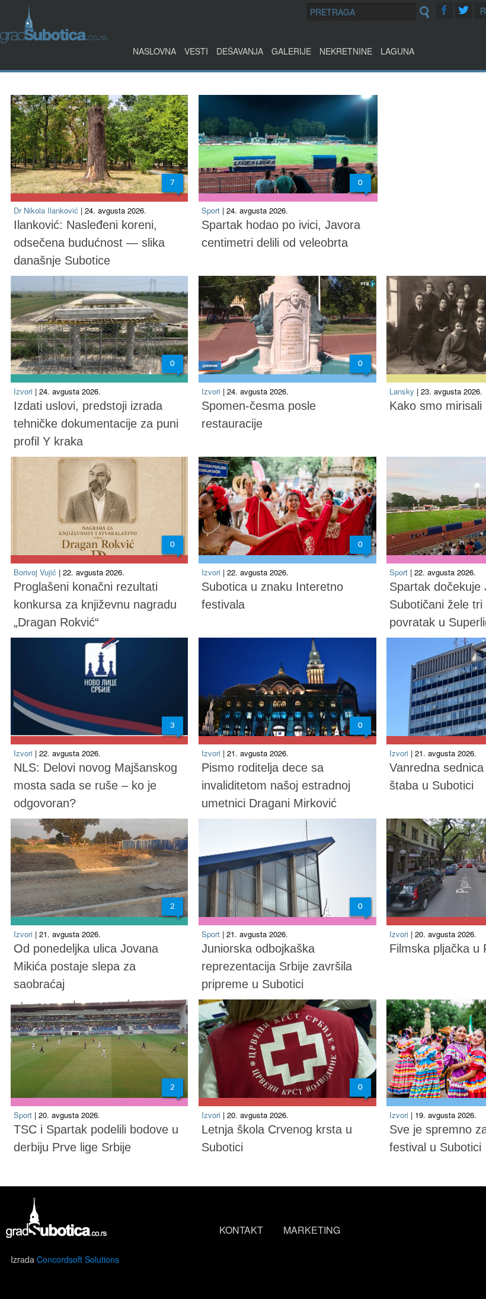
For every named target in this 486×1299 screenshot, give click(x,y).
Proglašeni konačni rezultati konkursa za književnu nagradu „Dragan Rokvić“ (95, 604)
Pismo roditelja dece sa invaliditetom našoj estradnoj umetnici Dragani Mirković (276, 785)
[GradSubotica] (53, 39)
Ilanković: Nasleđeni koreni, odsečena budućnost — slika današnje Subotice (89, 242)
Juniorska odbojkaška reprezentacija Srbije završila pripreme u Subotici (277, 966)
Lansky (401, 391)
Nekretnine (345, 51)
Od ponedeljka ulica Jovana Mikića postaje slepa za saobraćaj (86, 966)
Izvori (23, 391)
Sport (211, 210)
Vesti (196, 51)
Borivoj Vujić (35, 572)
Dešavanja (239, 51)
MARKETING (311, 1230)
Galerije (291, 51)
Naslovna (154, 51)
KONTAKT (241, 1230)
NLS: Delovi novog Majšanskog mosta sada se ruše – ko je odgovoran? (95, 785)
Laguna (397, 51)
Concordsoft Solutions (78, 1259)
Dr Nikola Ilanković (46, 210)
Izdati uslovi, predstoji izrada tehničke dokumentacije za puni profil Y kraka (96, 423)
